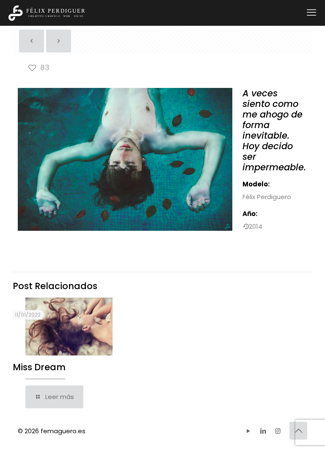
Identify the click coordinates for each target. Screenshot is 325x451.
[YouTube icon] (248, 430)
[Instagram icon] (278, 430)
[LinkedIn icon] (263, 430)
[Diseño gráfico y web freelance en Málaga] (46, 12)
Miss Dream (39, 367)
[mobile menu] (311, 12)
